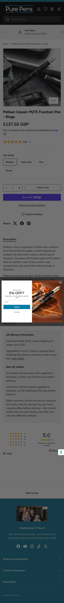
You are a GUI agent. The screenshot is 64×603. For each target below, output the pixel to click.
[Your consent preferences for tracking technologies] (61, 452)
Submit (16, 307)
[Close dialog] (60, 282)
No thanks (17, 312)
